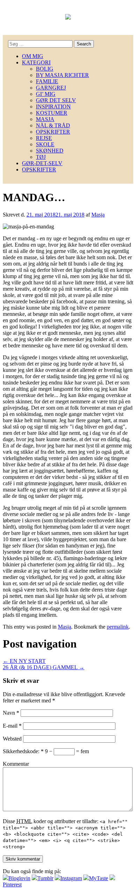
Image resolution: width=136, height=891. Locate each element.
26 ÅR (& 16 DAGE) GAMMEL (43, 667)
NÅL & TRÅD (53, 125)
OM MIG (32, 56)
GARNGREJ (51, 88)
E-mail (12, 726)
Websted (12, 739)
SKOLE (45, 144)
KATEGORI (36, 62)
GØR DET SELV (56, 100)
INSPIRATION (53, 106)
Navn (11, 713)
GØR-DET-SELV (42, 163)
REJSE (44, 138)
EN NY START (24, 661)
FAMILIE (47, 81)
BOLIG (44, 69)
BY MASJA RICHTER (62, 75)
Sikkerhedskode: (23, 751)
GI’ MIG (45, 94)
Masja (98, 215)
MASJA (45, 119)
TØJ (41, 157)
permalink (118, 627)
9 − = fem (67, 751)
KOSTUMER (51, 113)
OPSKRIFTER (53, 132)
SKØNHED (49, 151)
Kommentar (16, 764)
